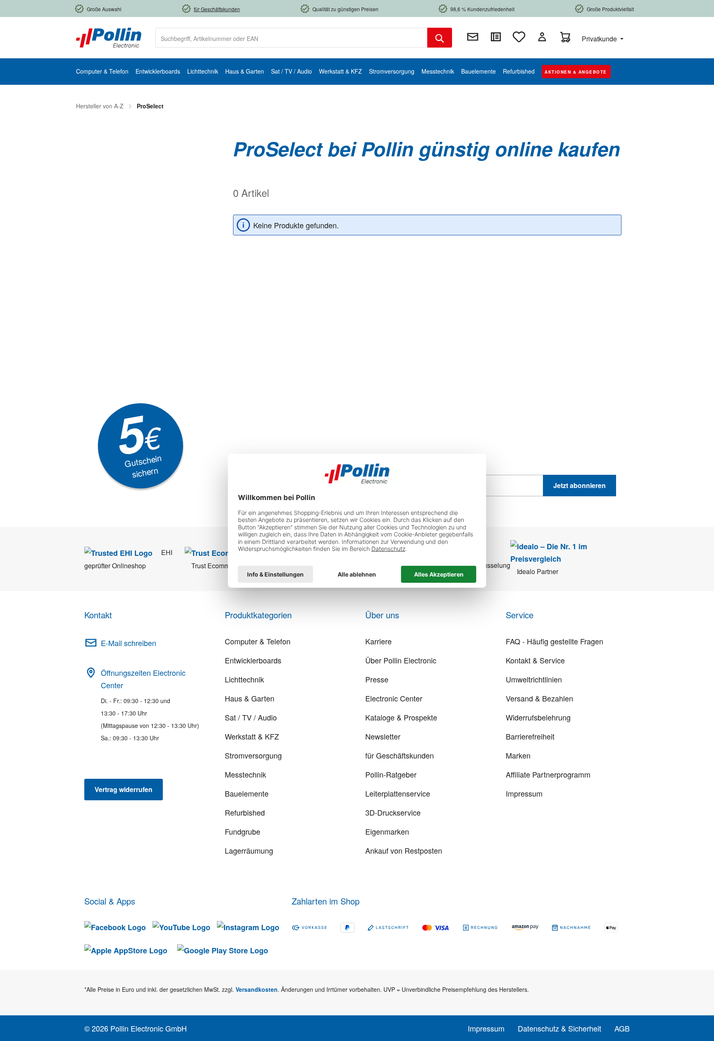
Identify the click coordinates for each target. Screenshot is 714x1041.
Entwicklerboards (253, 660)
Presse (376, 679)
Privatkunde (600, 38)
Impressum (524, 793)
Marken (518, 755)
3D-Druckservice (393, 812)
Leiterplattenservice (397, 793)
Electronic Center (393, 698)
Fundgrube (242, 831)
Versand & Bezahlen (539, 698)
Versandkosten (257, 989)
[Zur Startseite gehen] (108, 36)
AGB (622, 1028)
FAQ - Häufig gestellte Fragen (554, 641)
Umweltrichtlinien (534, 679)
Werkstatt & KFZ (252, 736)
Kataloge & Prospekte (401, 717)
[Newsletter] (472, 36)
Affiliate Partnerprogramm (548, 774)
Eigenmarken (387, 831)
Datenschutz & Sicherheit (559, 1028)
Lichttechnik (244, 679)
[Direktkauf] (495, 36)
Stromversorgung (253, 755)
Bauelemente (247, 793)
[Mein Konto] (542, 36)
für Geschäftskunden (399, 755)
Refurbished (245, 812)
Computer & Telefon (257, 641)
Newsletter (382, 736)
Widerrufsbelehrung (538, 717)
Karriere (378, 641)
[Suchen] (439, 38)
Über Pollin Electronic (400, 660)
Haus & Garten (249, 698)
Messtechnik (245, 774)
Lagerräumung (249, 850)
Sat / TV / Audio (251, 717)
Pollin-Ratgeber (390, 774)
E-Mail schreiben (128, 642)
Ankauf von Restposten (403, 850)
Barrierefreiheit (530, 736)
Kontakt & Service (535, 660)
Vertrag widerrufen (123, 789)
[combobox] (291, 38)
